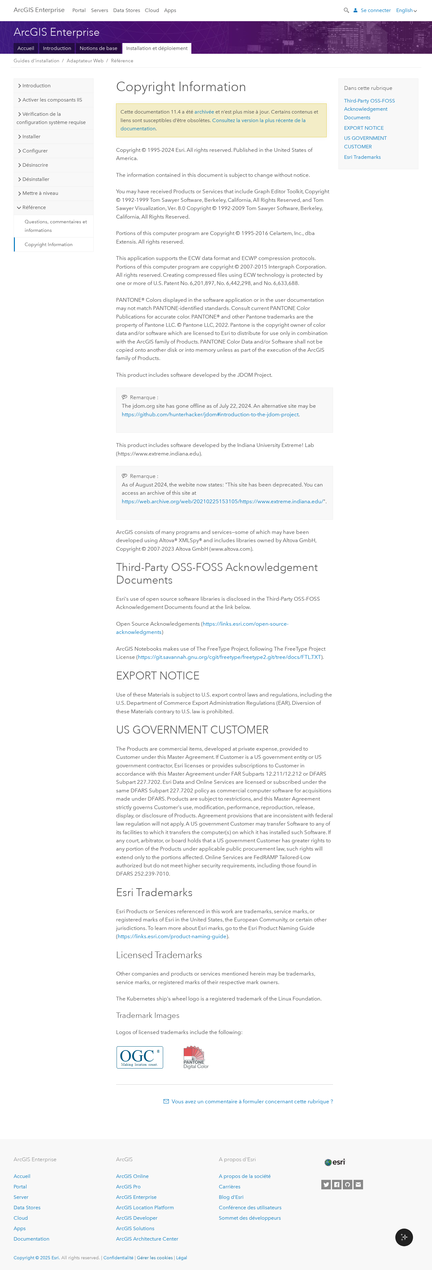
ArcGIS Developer (136, 1218)
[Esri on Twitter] (326, 1184)
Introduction (57, 48)
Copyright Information (49, 244)
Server (21, 1197)
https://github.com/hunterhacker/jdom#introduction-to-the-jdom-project (210, 414)
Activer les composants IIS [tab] (52, 100)
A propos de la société (245, 1176)
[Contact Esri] (358, 1184)
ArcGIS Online (132, 1176)
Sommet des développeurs (250, 1218)
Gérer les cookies (155, 1257)
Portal (79, 10)
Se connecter (376, 10)
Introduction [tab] (36, 86)
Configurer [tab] (35, 151)
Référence (122, 61)
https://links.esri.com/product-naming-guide (172, 936)
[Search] (347, 10)
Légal (181, 1257)
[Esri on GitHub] (347, 1184)
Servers (99, 10)
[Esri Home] (335, 1162)
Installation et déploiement (157, 48)
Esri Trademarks (362, 157)
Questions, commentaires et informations (56, 226)
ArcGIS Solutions (135, 1228)
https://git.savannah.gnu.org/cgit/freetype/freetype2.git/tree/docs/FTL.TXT (229, 657)
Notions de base (98, 48)
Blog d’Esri (231, 1197)
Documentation (31, 1239)
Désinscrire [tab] (35, 165)
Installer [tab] (31, 136)
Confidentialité (118, 1257)
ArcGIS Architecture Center (147, 1239)
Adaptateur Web (85, 61)
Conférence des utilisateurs (250, 1208)
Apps (170, 10)
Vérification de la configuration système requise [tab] (51, 118)
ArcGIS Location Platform (145, 1208)
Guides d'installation (36, 61)
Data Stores (126, 10)
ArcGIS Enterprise (39, 10)
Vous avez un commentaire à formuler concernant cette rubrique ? (252, 1101)
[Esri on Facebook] (337, 1184)
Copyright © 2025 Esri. (37, 1257)
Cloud (152, 10)
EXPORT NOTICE (364, 128)
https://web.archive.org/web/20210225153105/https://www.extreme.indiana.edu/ (222, 501)
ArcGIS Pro (128, 1187)
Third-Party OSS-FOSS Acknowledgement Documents (369, 109)
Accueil (25, 48)
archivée (204, 112)
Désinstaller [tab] (35, 179)
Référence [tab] (34, 207)
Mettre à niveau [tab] (40, 193)
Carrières (229, 1187)
